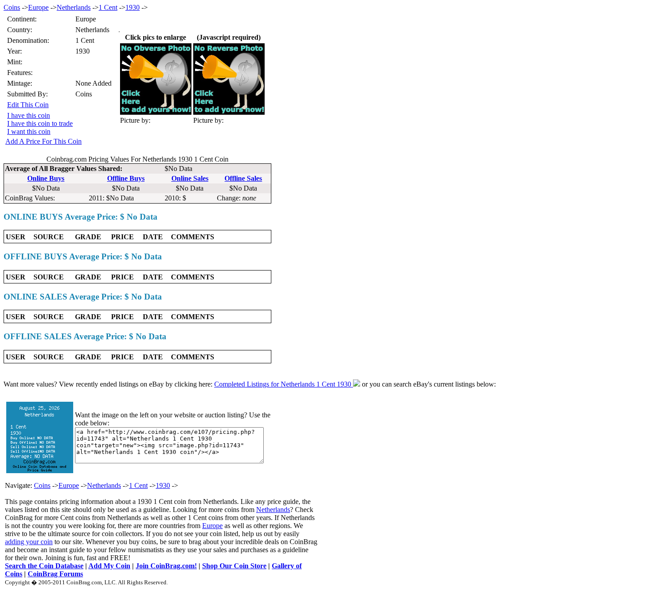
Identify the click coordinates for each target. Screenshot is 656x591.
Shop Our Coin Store (234, 566)
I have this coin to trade (40, 123)
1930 (132, 7)
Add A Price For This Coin (43, 141)
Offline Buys (126, 178)
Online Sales (189, 178)
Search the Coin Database (44, 566)
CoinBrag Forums (55, 574)
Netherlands (74, 7)
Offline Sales (243, 178)
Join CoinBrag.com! (166, 566)
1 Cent (108, 7)
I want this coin (28, 131)
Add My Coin (109, 566)
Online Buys (45, 178)
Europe (38, 7)
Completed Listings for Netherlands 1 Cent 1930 (283, 384)
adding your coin (29, 541)
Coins (12, 7)
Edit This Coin (28, 104)
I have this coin (28, 115)
